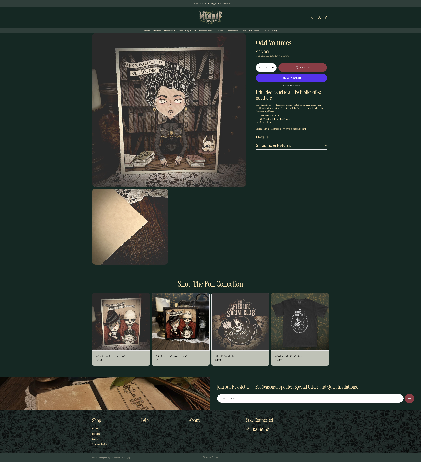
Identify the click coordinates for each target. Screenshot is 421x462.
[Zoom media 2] (130, 227)
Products (96, 434)
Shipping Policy (99, 444)
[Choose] (324, 345)
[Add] (145, 345)
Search (95, 428)
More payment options (291, 85)
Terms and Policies (210, 457)
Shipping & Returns (273, 145)
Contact (95, 439)
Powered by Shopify (122, 457)
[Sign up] (409, 398)
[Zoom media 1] (169, 110)
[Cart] (326, 17)
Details (262, 137)
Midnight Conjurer (106, 457)
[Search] (312, 17)
